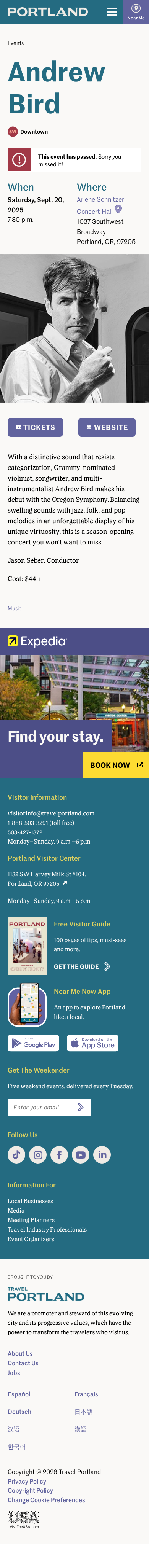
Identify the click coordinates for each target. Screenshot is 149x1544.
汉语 (14, 1429)
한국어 (17, 1446)
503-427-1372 (25, 832)
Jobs (14, 1373)
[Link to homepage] (48, 11)
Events (16, 42)
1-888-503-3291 (28, 822)
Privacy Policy (27, 1481)
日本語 (83, 1411)
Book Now (110, 765)
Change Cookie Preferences (46, 1500)
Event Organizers (31, 1239)
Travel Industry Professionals (47, 1229)
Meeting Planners (31, 1220)
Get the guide (76, 966)
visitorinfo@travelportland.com (51, 813)
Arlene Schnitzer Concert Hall (100, 205)
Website (111, 427)
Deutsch (19, 1411)
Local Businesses (30, 1201)
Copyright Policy (30, 1490)
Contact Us (23, 1363)
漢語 (80, 1429)
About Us (20, 1353)
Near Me (136, 17)
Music (14, 608)
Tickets (39, 427)
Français (86, 1394)
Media (16, 1210)
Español (19, 1394)
